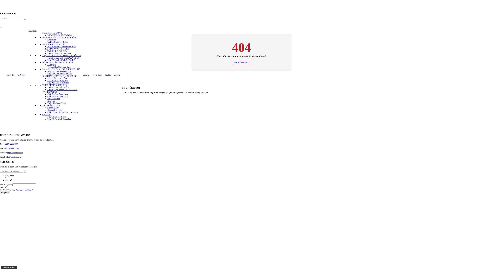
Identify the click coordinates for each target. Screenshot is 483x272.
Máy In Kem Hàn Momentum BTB (61, 46)
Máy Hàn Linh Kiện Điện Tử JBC (61, 60)
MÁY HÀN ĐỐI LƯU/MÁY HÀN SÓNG (59, 37)
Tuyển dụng (97, 75)
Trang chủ (10, 75)
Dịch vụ (86, 75)
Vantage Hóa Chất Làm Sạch (59, 67)
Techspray (51, 65)
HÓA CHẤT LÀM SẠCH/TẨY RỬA (58, 62)
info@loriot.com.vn (13, 157)
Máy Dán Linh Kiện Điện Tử (59, 71)
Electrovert (51, 40)
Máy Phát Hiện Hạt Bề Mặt (58, 83)
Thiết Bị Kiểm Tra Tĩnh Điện (59, 53)
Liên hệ (117, 75)
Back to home (241, 62)
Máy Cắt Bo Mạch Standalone (59, 119)
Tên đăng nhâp (6, 185)
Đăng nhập (5, 193)
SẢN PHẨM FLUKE (51, 105)
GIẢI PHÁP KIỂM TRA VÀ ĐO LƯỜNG (59, 76)
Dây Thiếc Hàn (53, 99)
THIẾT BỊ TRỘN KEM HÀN (54, 85)
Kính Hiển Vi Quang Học (57, 80)
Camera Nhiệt (52, 108)
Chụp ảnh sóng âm (54, 110)
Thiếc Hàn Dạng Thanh (56, 103)
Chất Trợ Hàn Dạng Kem (57, 94)
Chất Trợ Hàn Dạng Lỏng (57, 96)
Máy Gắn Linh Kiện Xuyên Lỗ (59, 74)
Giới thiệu (21, 75)
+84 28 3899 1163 (11, 144)
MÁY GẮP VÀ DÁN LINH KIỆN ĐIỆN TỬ (61, 69)
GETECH (46, 114)
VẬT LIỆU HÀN (49, 92)
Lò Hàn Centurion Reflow (57, 42)
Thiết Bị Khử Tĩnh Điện (57, 51)
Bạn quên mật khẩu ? (24, 190)
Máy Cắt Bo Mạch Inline (57, 117)
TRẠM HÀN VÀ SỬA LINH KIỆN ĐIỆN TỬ (61, 56)
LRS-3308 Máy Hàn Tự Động (59, 35)
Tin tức (108, 75)
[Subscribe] (25, 171)
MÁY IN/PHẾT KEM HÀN (53, 44)
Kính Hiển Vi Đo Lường (57, 78)
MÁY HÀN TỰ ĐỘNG (52, 33)
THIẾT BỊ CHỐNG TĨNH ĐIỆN (56, 49)
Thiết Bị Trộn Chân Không (58, 87)
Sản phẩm (32, 31)
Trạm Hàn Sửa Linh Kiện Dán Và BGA (63, 58)
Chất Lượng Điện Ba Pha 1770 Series (62, 112)
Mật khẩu (4, 187)
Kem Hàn (51, 101)
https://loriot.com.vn (15, 153)
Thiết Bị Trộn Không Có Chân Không (62, 90)
